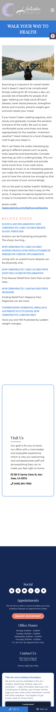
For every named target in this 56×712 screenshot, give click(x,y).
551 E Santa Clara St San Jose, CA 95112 (28, 659)
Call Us (15, 709)
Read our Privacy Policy (23, 698)
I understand (28, 704)
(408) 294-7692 (22, 483)
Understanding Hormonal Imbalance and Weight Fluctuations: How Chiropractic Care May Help (24, 311)
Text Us (43, 709)
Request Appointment (28, 616)
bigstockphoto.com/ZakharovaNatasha (25, 208)
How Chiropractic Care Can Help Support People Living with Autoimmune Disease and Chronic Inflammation (26, 250)
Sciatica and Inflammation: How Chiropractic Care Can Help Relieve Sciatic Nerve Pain (23, 228)
